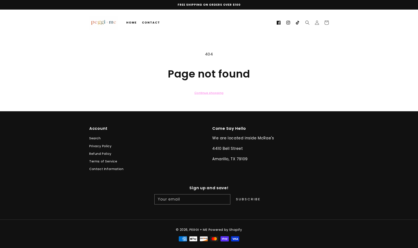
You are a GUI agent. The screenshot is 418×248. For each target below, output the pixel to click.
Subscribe (248, 199)
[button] (307, 22)
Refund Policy (100, 154)
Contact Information (106, 169)
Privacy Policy (100, 146)
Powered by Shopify (225, 230)
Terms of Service (103, 161)
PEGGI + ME (198, 230)
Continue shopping (209, 93)
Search (95, 138)
